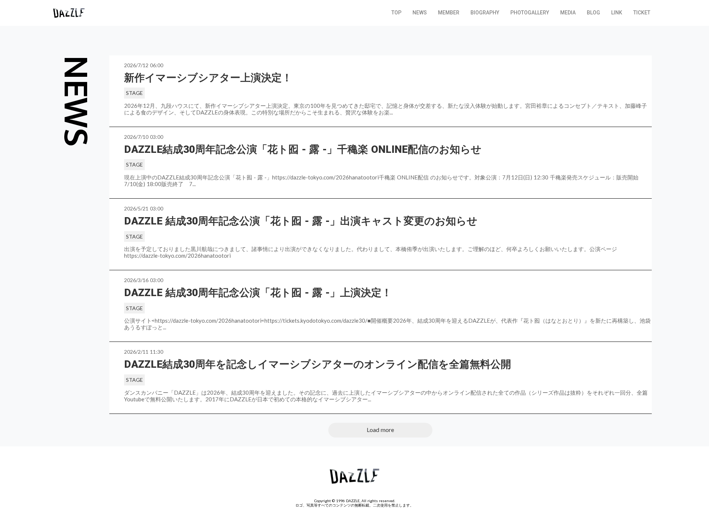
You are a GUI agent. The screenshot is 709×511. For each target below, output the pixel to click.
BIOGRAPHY (484, 13)
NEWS (419, 13)
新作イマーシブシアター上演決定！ (208, 78)
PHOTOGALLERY (529, 13)
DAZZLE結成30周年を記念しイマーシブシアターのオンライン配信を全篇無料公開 (319, 364)
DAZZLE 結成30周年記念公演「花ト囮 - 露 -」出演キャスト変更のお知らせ (300, 221)
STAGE (134, 93)
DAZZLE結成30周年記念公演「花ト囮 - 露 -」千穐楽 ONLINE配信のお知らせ (304, 149)
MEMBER (448, 13)
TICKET (641, 13)
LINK (616, 13)
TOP (396, 13)
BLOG (593, 13)
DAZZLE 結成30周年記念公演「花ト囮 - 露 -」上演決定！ (258, 293)
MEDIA (568, 13)
